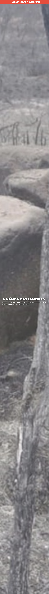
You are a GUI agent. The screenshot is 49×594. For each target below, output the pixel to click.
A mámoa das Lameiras (23, 299)
